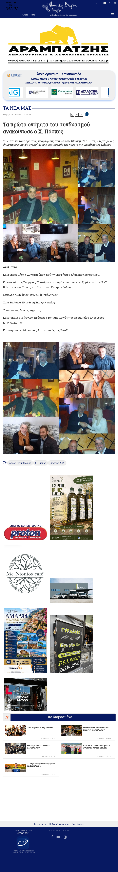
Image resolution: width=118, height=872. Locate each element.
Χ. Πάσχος (40, 462)
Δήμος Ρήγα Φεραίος (20, 462)
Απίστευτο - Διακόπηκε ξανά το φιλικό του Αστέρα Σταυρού (96, 746)
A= (81, 114)
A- (77, 114)
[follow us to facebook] (101, 3)
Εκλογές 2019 (57, 462)
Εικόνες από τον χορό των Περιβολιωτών (38, 746)
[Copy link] (87, 114)
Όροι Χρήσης (78, 824)
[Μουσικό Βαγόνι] (59, 398)
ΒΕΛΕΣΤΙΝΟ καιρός (11, 6)
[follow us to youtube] (105, 3)
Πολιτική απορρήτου (59, 824)
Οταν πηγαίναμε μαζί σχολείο (40, 727)
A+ (72, 114)
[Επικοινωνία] (96, 3)
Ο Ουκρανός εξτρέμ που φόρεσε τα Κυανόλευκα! (41, 764)
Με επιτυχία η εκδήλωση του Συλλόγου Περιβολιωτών (96, 728)
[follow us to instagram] (109, 3)
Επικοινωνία (40, 824)
